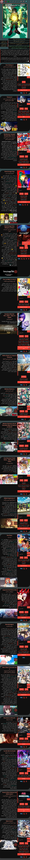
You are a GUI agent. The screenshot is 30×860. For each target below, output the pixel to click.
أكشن (28, 111)
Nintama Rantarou (9, 389)
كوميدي (23, 111)
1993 (18, 407)
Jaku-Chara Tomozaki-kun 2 (9, 670)
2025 (18, 153)
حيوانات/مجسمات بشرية (24, 485)
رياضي (21, 159)
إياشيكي (23, 87)
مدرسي (20, 525)
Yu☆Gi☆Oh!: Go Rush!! (9, 751)
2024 (18, 298)
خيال (20, 111)
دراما (26, 522)
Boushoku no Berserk (9, 718)
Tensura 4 (9, 98)
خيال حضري (23, 199)
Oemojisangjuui (9, 625)
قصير (26, 245)
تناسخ (23, 114)
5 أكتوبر (20, 735)
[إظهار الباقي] (15, 61)
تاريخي (21, 448)
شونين (19, 114)
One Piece (9, 536)
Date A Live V (9, 822)
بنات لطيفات (20, 84)
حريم (21, 848)
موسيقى (22, 522)
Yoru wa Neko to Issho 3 (9, 280)
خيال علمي (22, 338)
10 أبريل (21, 407)
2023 (18, 244)
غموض (26, 338)
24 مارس (21, 608)
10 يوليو (20, 800)
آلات (27, 344)
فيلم (28, 331)
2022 (18, 643)
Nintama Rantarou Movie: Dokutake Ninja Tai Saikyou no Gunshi (9, 425)
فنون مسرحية (26, 525)
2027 (18, 78)
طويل (28, 409)
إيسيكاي (27, 114)
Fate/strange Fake (9, 172)
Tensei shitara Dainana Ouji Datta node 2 (9, 795)
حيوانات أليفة (21, 304)
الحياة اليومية (27, 84)
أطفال (21, 413)
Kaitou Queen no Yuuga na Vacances (9, 357)
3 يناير (20, 190)
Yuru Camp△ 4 (9, 65)
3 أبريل (20, 105)
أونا (28, 296)
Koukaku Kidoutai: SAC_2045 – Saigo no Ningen (9, 316)
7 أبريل (20, 516)
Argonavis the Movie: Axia (9, 590)
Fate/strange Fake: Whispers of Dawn (9, 228)
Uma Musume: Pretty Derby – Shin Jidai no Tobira (9, 460)
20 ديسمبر (21, 442)
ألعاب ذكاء (20, 775)
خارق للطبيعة (25, 652)
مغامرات (25, 379)
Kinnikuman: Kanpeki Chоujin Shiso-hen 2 (9, 137)
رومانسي (24, 692)
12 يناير (20, 153)
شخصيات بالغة (26, 341)
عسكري (23, 344)
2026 (18, 105)
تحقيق (20, 341)
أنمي (28, 77)
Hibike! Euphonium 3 (9, 499)
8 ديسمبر (21, 643)
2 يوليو (20, 244)
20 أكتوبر (21, 554)
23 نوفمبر (21, 332)
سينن (20, 344)
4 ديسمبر (21, 298)
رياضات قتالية (25, 161)
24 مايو (20, 476)
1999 (18, 554)
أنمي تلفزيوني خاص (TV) (26, 243)
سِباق (24, 488)
